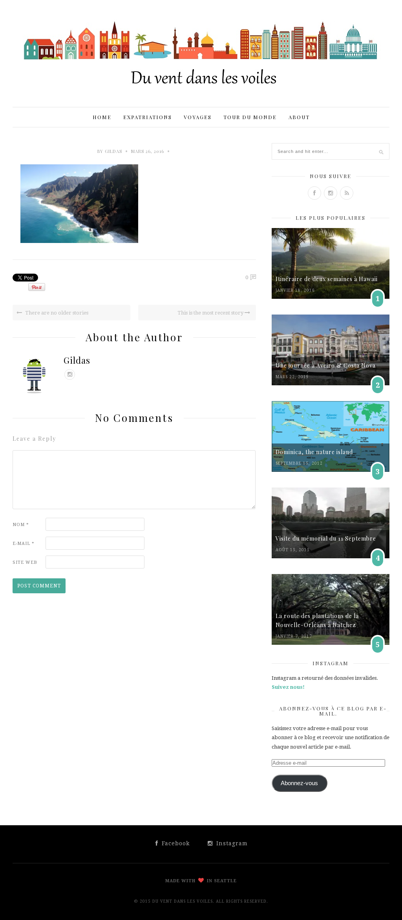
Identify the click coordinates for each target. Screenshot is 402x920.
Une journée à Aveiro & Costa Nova (326, 365)
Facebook (175, 843)
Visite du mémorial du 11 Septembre (326, 538)
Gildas (113, 151)
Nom (21, 524)
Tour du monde (250, 117)
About (299, 117)
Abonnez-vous (299, 783)
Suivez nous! (288, 687)
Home (102, 117)
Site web (25, 562)
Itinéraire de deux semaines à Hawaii (327, 279)
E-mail (24, 543)
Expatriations (147, 117)
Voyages (198, 117)
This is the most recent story (211, 313)
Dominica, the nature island (314, 452)
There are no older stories (56, 313)
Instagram (231, 843)
